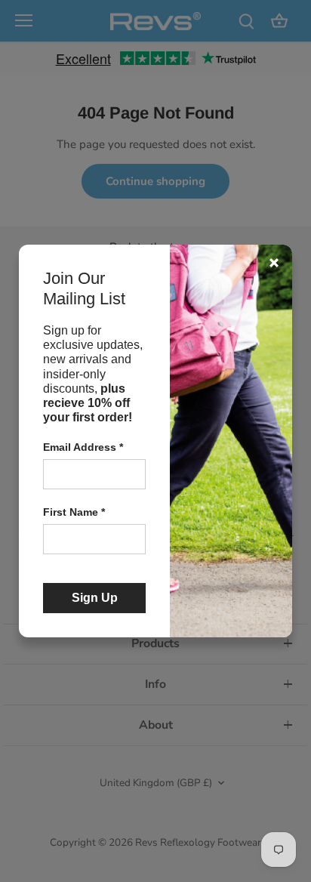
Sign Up (95, 597)
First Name (74, 512)
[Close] (274, 263)
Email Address (83, 447)
